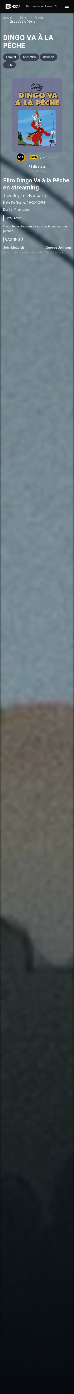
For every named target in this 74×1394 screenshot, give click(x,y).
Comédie (48, 57)
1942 (9, 65)
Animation (29, 57)
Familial (39, 17)
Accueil (7, 17)
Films (23, 17)
